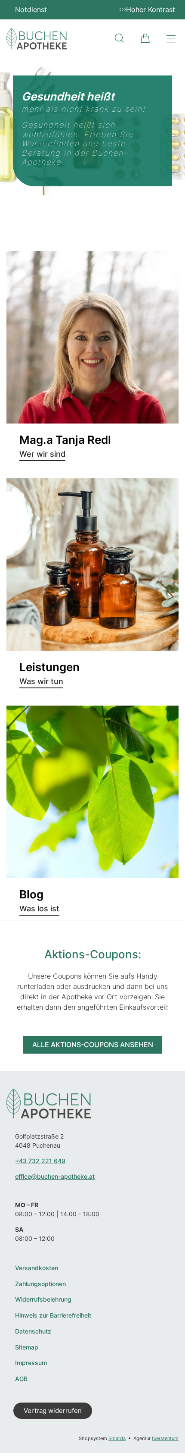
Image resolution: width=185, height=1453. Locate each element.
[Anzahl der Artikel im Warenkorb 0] (145, 38)
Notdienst (31, 9)
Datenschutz (33, 1331)
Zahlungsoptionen (40, 1283)
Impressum (31, 1362)
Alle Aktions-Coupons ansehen (92, 1044)
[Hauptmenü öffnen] (171, 39)
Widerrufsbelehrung (43, 1299)
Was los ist (39, 908)
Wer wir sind (42, 453)
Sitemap (26, 1347)
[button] (119, 38)
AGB (21, 1378)
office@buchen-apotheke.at (55, 1176)
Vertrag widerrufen (53, 1410)
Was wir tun (41, 681)
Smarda (117, 1438)
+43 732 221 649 (40, 1160)
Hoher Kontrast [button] (150, 9)
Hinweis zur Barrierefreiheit (53, 1315)
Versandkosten (36, 1268)
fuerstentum (165, 1438)
